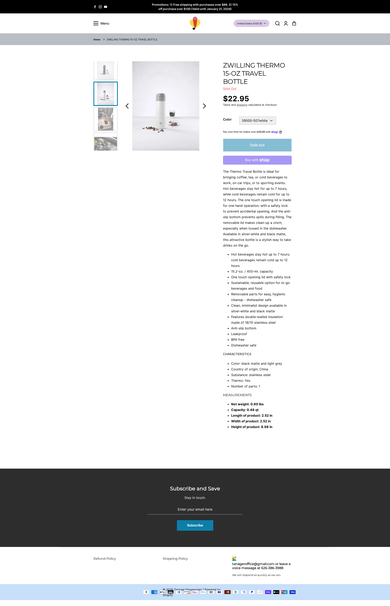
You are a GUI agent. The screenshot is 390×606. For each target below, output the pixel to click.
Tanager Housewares (188, 589)
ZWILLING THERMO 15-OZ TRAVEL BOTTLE (132, 39)
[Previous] (127, 105)
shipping (242, 104)
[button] (277, 23)
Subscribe (195, 525)
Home (96, 39)
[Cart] (294, 23)
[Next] (203, 105)
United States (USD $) (249, 23)
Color (227, 119)
